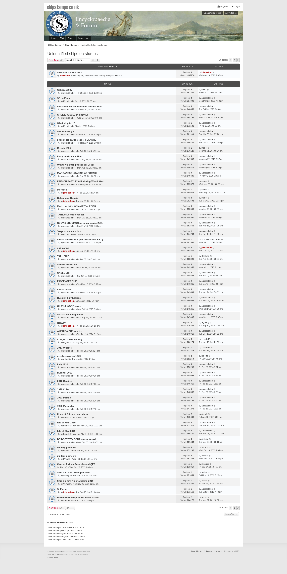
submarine (63, 248)
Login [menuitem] (237, 6)
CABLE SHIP (64, 273)
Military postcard (66, 447)
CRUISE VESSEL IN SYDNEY (72, 114)
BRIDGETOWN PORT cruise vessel (76, 439)
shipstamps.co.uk (63, 7)
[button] (238, 60)
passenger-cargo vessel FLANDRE (76, 139)
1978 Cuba (63, 389)
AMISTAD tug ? (65, 131)
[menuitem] (50, 557)
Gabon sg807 (64, 90)
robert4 (66, 359)
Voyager (67, 476)
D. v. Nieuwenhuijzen (211, 239)
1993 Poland (64, 397)
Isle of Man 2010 (66, 422)
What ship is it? (66, 123)
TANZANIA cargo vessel (70, 214)
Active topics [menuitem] (231, 13)
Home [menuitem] (53, 38)
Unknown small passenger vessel (76, 164)
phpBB (59, 551)
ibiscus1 (63, 467)
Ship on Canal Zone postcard (73, 472)
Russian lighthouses (69, 297)
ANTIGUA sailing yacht (70, 314)
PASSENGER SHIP (67, 281)
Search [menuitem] (71, 38)
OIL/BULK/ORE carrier (69, 306)
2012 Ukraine (64, 381)
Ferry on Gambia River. (70, 156)
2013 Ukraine (64, 347)
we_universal (57, 554)
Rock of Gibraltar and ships (72, 414)
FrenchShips (69, 426)
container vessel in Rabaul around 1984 (79, 106)
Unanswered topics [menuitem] (212, 13)
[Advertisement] (197, 26)
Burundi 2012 (64, 372)
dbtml (203, 90)
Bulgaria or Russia (67, 198)
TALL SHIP (63, 256)
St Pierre (62, 489)
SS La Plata (63, 98)
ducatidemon (207, 297)
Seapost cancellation (69, 231)
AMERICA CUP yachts (69, 331)
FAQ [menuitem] (62, 38)
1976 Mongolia (65, 406)
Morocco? (63, 189)
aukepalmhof (69, 93)
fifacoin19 (205, 339)
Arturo (66, 500)
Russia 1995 (64, 148)
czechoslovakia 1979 (69, 356)
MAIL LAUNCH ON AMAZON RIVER (76, 206)
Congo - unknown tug (69, 339)
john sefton (65, 76)
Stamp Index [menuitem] (84, 38)
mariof (204, 148)
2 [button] (234, 60)
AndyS (66, 417)
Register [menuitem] (224, 6)
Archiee (204, 439)
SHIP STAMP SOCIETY (69, 72)
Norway (61, 322)
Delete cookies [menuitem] (213, 551)
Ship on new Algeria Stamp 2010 (75, 480)
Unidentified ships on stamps (72, 53)
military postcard (66, 456)
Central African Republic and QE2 (76, 464)
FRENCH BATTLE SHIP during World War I (80, 181)
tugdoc (66, 342)
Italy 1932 (62, 364)
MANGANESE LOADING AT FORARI (77, 173)
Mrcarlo (66, 101)
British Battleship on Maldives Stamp (78, 497)
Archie (204, 472)
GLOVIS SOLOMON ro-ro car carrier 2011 (80, 223)
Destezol (205, 256)
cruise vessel (64, 289)
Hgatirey (205, 322)
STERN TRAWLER (67, 264)
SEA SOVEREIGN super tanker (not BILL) (80, 239)
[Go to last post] (213, 72)
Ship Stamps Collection (111, 76)
